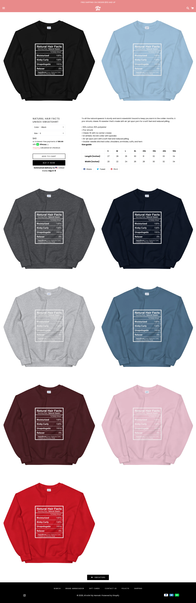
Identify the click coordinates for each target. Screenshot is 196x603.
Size (36, 133)
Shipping (36, 148)
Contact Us (111, 588)
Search (57, 588)
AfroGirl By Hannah (92, 595)
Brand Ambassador (75, 588)
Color (36, 127)
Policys (125, 588)
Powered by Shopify (110, 595)
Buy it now (49, 163)
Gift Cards (94, 588)
